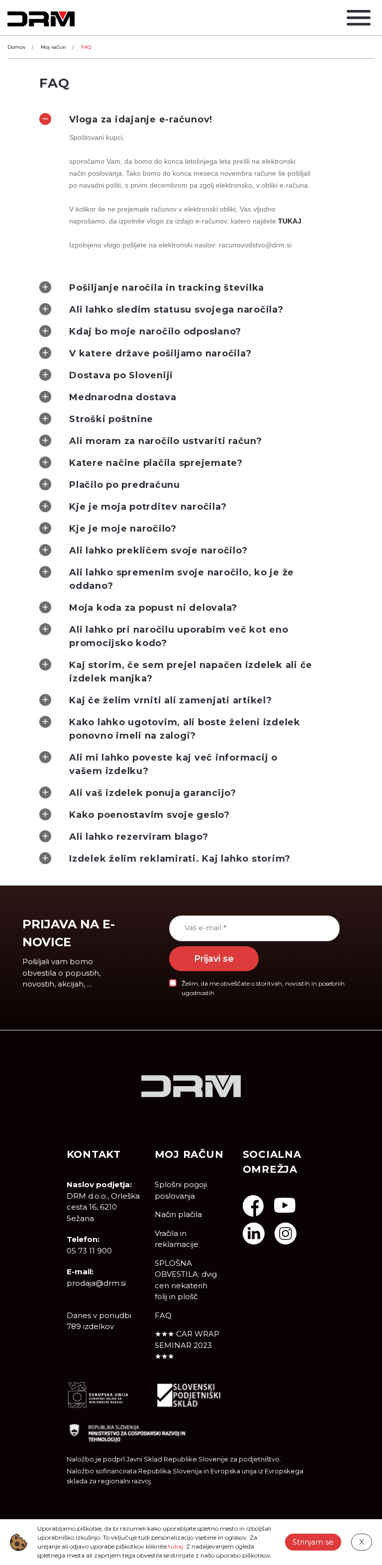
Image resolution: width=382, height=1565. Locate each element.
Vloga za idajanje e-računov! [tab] (140, 119)
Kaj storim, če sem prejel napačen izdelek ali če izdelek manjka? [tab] (190, 672)
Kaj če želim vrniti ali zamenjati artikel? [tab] (170, 700)
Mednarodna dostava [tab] (123, 397)
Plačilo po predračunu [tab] (124, 484)
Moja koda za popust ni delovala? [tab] (153, 607)
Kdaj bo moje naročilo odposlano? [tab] (155, 331)
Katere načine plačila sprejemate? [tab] (156, 462)
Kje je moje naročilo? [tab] (123, 528)
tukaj (175, 1546)
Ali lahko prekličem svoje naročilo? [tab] (158, 550)
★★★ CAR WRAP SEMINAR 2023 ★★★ (187, 1345)
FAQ (163, 1315)
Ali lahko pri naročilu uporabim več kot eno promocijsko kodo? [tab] (178, 636)
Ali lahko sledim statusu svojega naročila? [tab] (176, 309)
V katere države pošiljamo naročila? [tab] (160, 353)
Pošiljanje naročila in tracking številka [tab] (166, 287)
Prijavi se (214, 958)
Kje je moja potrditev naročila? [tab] (147, 506)
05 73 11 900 (89, 1250)
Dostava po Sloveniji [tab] (121, 375)
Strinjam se (313, 1542)
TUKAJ (289, 221)
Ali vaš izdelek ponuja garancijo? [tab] (152, 792)
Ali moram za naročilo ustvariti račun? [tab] (165, 441)
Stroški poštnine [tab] (111, 419)
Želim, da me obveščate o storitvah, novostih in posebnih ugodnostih (263, 988)
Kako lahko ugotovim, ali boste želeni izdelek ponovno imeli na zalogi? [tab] (184, 729)
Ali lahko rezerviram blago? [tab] (138, 836)
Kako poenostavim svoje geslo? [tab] (149, 814)
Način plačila (178, 1214)
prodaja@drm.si (96, 1283)
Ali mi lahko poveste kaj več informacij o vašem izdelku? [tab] (173, 764)
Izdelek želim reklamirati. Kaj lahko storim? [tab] (179, 858)
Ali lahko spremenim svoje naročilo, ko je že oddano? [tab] (181, 579)
